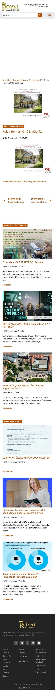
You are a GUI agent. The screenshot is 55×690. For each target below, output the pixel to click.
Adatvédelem (41, 665)
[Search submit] (40, 15)
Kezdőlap (7, 80)
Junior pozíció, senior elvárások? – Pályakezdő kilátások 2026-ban (21, 575)
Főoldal (5, 649)
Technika (6, 663)
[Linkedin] (22, 643)
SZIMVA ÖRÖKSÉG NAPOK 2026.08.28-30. (26, 457)
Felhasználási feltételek (40, 660)
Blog (37, 668)
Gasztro (6, 673)
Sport (5, 669)
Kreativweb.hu (31, 688)
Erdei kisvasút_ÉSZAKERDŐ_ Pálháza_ (23, 262)
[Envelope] (39, 643)
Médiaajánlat (40, 649)
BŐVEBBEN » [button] (7, 285)
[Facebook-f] (16, 643)
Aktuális (6, 653)
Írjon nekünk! (40, 672)
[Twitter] (33, 643)
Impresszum (40, 653)
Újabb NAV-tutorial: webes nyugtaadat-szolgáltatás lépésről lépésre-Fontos (24, 511)
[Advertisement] (27, 49)
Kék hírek (23, 656)
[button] (50, 15)
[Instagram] (28, 643)
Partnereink (40, 656)
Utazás (22, 653)
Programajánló (19, 80)
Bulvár (5, 676)
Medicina (6, 666)
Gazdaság (7, 656)
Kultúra (5, 659)
